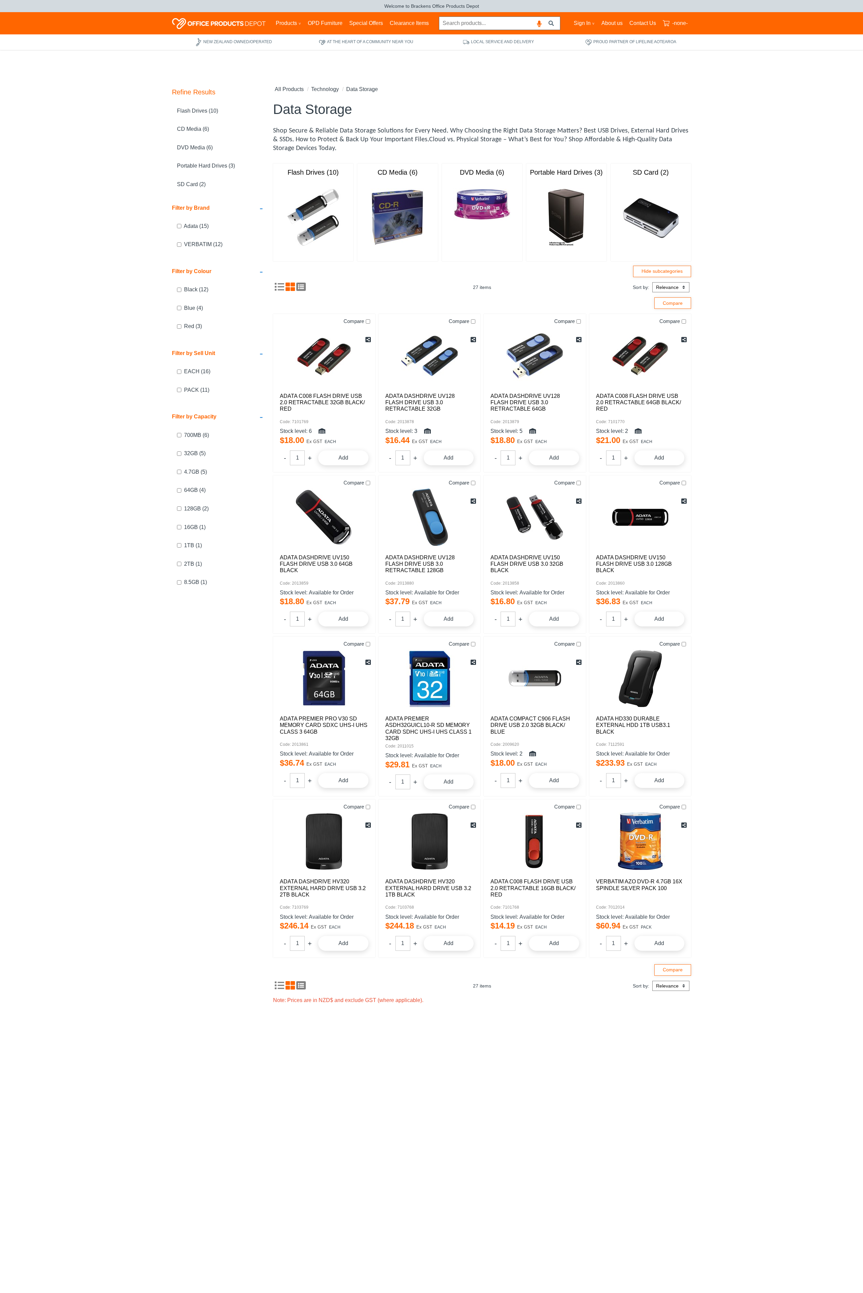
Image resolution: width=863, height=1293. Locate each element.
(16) (197, 372)
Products (286, 23)
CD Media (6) (193, 129)
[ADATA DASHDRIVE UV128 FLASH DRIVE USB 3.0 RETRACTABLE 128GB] (429, 517)
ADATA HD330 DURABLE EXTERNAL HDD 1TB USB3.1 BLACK (633, 725)
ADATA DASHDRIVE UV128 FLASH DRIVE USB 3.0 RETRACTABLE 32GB (420, 402)
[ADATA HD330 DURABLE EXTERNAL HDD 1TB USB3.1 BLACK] (640, 678)
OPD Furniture (325, 23)
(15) (196, 226)
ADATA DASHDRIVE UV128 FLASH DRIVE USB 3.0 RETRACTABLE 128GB (420, 564)
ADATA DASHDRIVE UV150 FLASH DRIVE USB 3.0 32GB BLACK (526, 564)
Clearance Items (409, 23)
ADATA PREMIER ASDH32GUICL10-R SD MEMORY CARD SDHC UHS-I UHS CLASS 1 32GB (428, 728)
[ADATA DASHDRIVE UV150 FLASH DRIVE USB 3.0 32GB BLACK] (534, 517)
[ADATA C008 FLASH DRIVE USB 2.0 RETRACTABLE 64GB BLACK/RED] (640, 355)
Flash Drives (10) (197, 111)
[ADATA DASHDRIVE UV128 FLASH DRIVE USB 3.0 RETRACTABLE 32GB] (429, 355)
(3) (193, 326)
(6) (196, 435)
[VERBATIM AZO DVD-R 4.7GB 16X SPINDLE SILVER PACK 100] (640, 841)
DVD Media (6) (195, 147)
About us (612, 23)
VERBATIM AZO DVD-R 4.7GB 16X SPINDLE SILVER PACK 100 (639, 885)
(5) (195, 453)
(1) (195, 527)
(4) (193, 308)
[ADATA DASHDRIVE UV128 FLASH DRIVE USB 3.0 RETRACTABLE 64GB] (534, 355)
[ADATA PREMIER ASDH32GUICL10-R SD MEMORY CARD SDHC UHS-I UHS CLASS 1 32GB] (429, 678)
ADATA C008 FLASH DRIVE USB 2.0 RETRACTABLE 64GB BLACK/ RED (638, 402)
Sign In (582, 23)
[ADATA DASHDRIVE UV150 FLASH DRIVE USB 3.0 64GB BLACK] (324, 517)
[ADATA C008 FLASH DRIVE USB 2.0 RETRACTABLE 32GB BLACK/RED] (324, 355)
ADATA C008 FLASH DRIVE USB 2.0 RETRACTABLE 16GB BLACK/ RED (532, 888)
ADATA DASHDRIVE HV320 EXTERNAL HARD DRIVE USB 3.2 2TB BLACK (323, 888)
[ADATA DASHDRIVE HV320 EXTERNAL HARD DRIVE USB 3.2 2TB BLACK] (324, 841)
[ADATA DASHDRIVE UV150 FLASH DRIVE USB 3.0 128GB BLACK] (640, 517)
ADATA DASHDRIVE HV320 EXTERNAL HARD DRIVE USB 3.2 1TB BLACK (428, 888)
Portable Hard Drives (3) (206, 166)
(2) (196, 508)
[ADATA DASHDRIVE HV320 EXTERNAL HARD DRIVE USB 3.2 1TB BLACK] (429, 841)
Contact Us (642, 23)
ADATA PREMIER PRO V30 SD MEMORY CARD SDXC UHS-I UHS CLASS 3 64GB (323, 725)
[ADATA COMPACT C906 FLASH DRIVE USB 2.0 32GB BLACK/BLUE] (534, 678)
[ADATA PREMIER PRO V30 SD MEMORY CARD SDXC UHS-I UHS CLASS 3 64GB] (324, 678)
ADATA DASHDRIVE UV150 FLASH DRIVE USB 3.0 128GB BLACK (634, 564)
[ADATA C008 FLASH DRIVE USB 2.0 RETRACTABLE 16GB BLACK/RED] (534, 841)
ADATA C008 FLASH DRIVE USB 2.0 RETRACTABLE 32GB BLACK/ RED (322, 402)
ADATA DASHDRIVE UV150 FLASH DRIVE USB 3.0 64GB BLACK (316, 564)
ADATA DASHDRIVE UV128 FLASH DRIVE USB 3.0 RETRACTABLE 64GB (525, 402)
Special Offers (366, 23)
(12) (203, 244)
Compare (354, 321)
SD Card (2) (191, 184)
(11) (196, 390)
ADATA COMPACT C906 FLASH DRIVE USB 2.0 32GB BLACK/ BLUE (530, 725)
